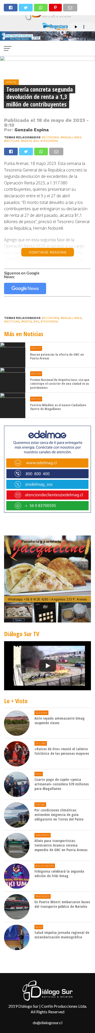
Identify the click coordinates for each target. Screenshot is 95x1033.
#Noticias (11, 141)
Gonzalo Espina (31, 129)
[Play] (47, 666)
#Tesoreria (49, 141)
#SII (36, 141)
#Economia (50, 137)
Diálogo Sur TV (21, 634)
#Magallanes (71, 137)
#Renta (26, 141)
